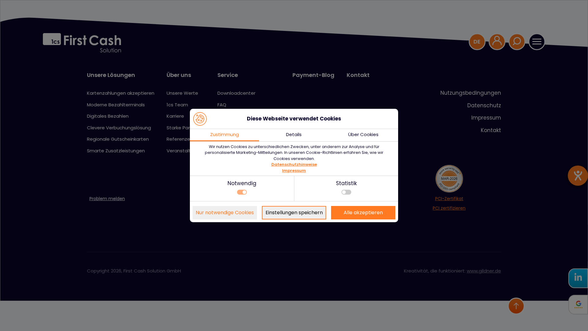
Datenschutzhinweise (294, 164)
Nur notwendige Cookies (225, 212)
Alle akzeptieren (363, 212)
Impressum (294, 170)
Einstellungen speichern (294, 212)
